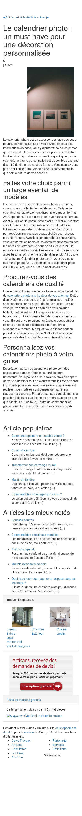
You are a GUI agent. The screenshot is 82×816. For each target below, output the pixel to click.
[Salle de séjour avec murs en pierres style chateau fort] (22, 617)
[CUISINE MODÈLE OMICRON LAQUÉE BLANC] (60, 617)
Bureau (11, 629)
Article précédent (15, 17)
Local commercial (14, 639)
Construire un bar (23, 450)
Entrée (11, 633)
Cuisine (62, 629)
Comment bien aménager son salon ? (37, 494)
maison (29, 732)
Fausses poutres (23, 520)
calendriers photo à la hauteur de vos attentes (38, 295)
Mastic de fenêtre (23, 479)
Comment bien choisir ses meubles (35, 534)
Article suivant (38, 17)
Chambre (38, 629)
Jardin (61, 633)
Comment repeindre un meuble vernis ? (38, 435)
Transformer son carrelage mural (34, 465)
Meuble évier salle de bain (29, 564)
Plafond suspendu (24, 549)
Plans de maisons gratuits (24, 700)
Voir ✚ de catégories (18, 646)
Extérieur (38, 633)
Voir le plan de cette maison (43, 715)
